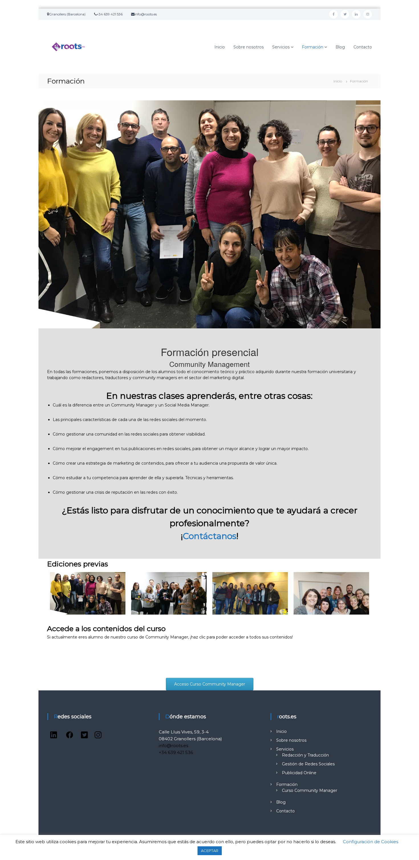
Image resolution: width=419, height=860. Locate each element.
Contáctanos (209, 536)
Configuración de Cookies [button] (370, 841)
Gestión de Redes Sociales (308, 764)
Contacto (362, 47)
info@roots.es (173, 745)
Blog (340, 47)
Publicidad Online (299, 772)
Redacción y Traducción (305, 755)
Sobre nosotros (248, 47)
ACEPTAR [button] (209, 850)
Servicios (281, 47)
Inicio (219, 47)
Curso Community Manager (309, 790)
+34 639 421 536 (176, 752)
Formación (312, 47)
